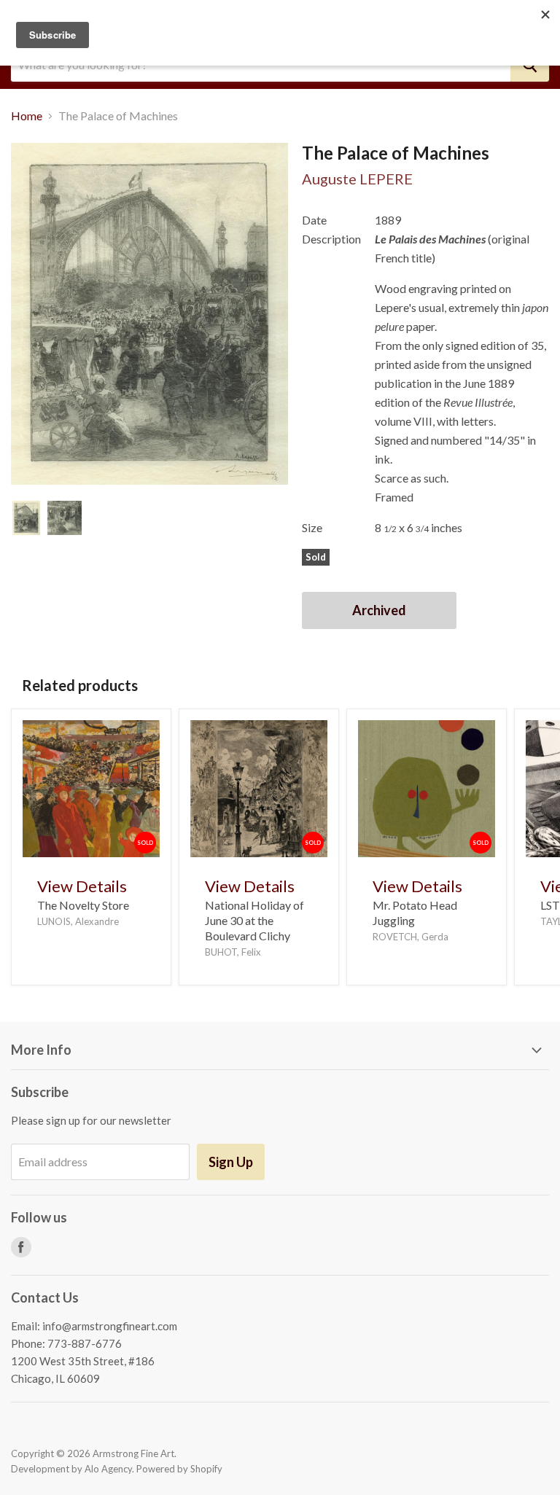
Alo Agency (108, 1469)
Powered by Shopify (179, 1469)
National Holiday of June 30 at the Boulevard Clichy (254, 920)
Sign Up (231, 1162)
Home (26, 115)
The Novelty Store (83, 905)
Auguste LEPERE (357, 178)
